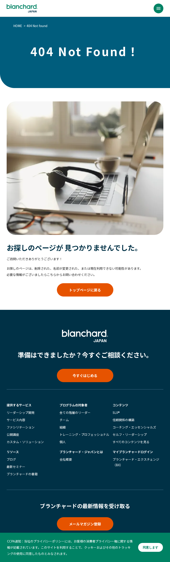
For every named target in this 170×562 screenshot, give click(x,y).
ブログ (11, 459)
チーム (64, 420)
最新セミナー (16, 466)
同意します (150, 547)
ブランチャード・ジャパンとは (81, 452)
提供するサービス (19, 405)
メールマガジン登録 (85, 524)
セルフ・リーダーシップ (130, 434)
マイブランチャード (133, 452)
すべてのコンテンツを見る (131, 442)
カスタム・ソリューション (25, 442)
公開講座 (13, 434)
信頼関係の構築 (123, 420)
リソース (13, 452)
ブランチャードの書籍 (22, 474)
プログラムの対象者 (73, 405)
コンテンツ (120, 405)
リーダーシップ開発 (21, 412)
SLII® (116, 412)
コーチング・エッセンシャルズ (134, 427)
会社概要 (66, 459)
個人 (63, 442)
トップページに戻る (85, 290)
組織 (63, 427)
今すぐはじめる (85, 375)
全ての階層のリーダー (75, 412)
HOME (17, 26)
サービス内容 (16, 420)
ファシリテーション (21, 427)
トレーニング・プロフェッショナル (84, 434)
